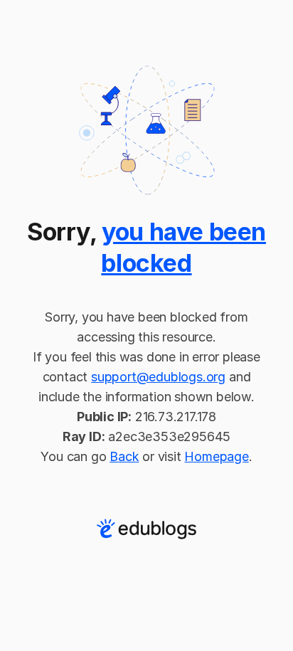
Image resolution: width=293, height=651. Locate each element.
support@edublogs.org (158, 376)
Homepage (216, 456)
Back (124, 456)
